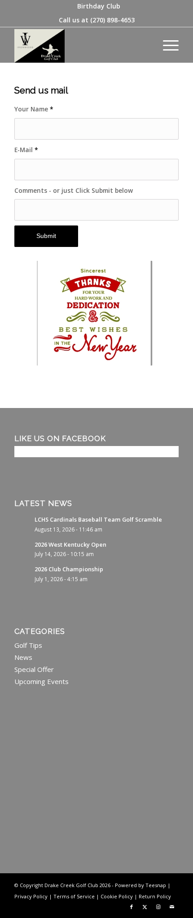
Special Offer (34, 669)
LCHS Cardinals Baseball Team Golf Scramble (98, 519)
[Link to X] (145, 907)
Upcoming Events (41, 681)
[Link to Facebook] (131, 907)
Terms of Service (74, 896)
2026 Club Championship (69, 569)
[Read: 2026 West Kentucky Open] (22, 549)
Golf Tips (28, 645)
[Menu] (166, 45)
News (23, 657)
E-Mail (26, 149)
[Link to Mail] (172, 907)
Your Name (33, 109)
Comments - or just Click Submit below (73, 190)
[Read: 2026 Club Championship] (22, 573)
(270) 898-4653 (112, 20)
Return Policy (155, 896)
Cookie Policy (117, 896)
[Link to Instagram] (158, 907)
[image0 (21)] (79, 45)
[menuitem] (99, 6)
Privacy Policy (31, 896)
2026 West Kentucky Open (70, 544)
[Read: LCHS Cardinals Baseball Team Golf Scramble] (22, 524)
